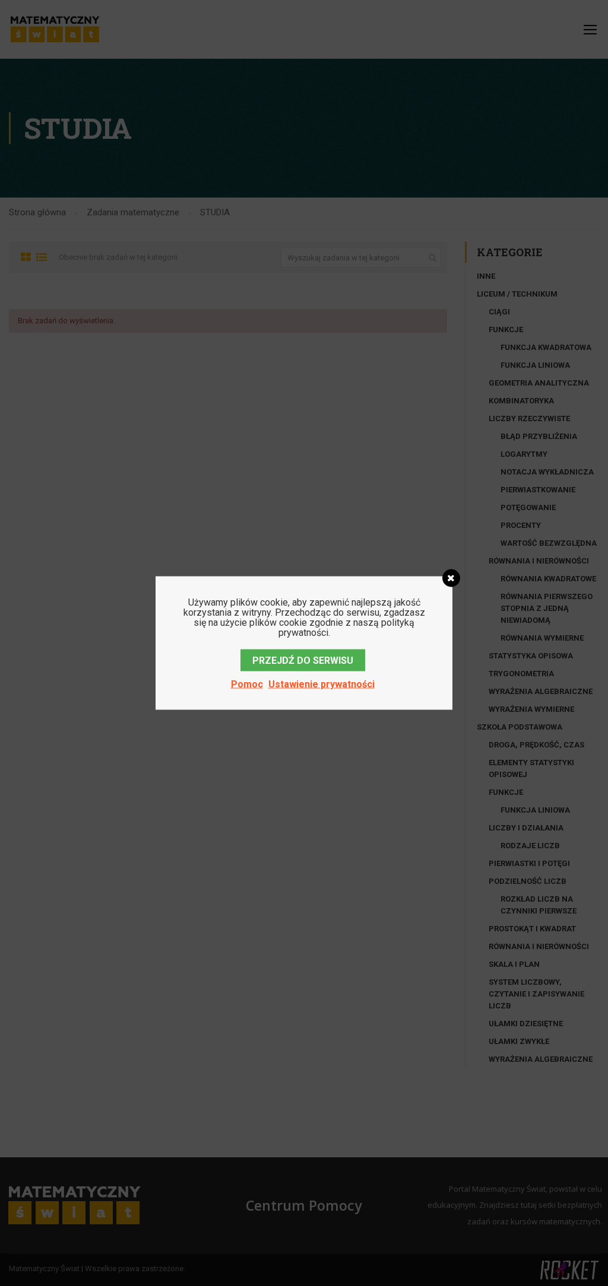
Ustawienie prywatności (321, 684)
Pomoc (247, 684)
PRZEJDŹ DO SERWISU (302, 660)
